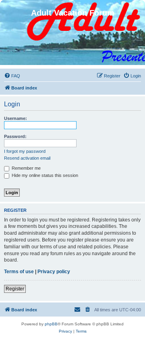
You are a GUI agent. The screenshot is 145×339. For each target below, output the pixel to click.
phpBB (51, 324)
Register (15, 289)
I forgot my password (25, 151)
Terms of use (19, 271)
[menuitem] (12, 76)
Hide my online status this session (44, 175)
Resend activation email (27, 158)
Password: (15, 136)
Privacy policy (53, 271)
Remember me (25, 168)
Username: (15, 118)
